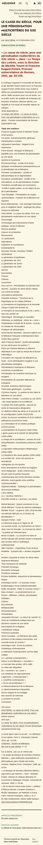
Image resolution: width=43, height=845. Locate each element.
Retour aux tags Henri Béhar (30, 16)
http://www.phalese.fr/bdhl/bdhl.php (16, 802)
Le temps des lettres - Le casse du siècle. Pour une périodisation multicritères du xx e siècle (20, 117)
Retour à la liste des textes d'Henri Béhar (25, 10)
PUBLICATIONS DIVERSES (13, 45)
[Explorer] (20, 3)
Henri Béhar (10, 40)
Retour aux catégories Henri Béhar (27, 13)
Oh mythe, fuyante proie (9, 818)
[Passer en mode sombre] (34, 3)
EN (39, 3)
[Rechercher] (27, 3)
